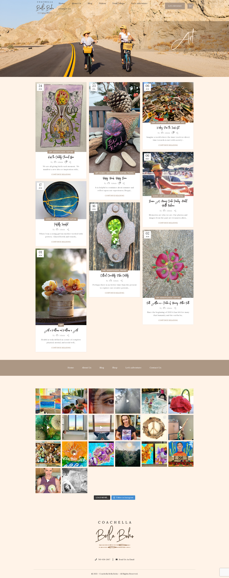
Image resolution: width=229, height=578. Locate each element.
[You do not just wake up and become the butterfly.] (101, 454)
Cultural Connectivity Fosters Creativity (114, 275)
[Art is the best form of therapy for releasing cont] (48, 401)
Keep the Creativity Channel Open (61, 157)
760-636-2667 (104, 559)
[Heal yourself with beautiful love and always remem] (127, 401)
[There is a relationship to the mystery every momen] (127, 454)
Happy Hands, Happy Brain (114, 178)
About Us (86, 367)
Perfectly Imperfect (61, 224)
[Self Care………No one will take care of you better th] (74, 427)
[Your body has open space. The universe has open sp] (101, 427)
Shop (114, 367)
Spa (182, 122)
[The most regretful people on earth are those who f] (180, 454)
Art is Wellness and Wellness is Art (61, 330)
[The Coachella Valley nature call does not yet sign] (74, 401)
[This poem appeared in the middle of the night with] (101, 401)
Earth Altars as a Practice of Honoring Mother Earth (168, 303)
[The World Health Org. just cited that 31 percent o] (154, 401)
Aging (155, 196)
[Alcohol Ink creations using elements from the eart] (48, 427)
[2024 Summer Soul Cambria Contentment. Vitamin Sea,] (74, 454)
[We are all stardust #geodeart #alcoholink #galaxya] (127, 427)
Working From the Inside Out (168, 128)
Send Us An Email (126, 559)
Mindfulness (59, 152)
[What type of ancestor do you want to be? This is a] (74, 480)
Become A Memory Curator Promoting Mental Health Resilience (168, 203)
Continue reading (61, 174)
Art (50, 152)
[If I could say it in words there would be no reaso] (154, 454)
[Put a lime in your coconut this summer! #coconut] (48, 480)
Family (102, 173)
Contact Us (155, 367)
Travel (130, 173)
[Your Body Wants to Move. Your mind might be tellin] (180, 427)
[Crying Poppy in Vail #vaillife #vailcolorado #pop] (180, 401)
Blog (102, 367)
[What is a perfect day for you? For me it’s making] (154, 427)
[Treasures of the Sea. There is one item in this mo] (48, 454)
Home (71, 367)
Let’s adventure (133, 367)
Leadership (161, 122)
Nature (69, 152)
